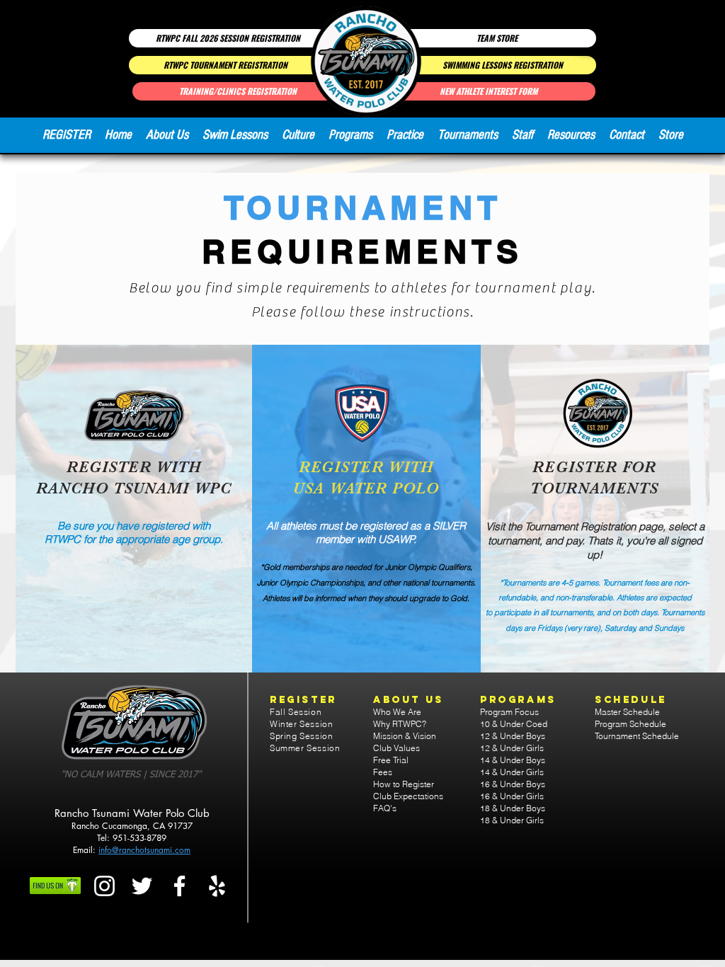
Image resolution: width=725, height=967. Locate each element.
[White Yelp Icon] (217, 886)
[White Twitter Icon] (142, 886)
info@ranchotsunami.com (144, 850)
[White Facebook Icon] (179, 886)
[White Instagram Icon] (104, 886)
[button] (167, 135)
